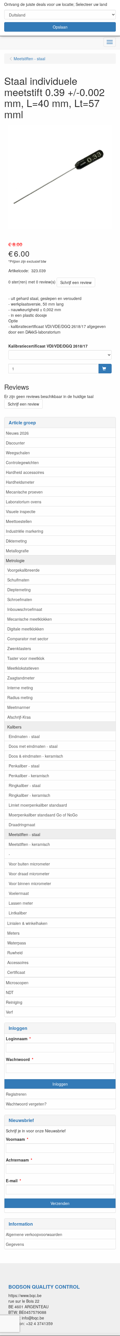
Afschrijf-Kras (19, 717)
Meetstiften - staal (24, 834)
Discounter (15, 443)
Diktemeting (16, 541)
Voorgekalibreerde (23, 570)
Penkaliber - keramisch (29, 775)
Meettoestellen (19, 521)
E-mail (12, 1180)
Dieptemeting (19, 589)
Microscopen (17, 982)
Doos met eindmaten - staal (33, 746)
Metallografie (17, 550)
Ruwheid (15, 952)
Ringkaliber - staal (24, 785)
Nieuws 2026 (17, 433)
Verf (9, 1012)
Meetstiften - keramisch (29, 844)
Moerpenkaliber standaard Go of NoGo (43, 815)
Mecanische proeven (24, 492)
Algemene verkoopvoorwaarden (34, 1234)
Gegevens (15, 1244)
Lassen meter (21, 903)
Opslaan (60, 27)
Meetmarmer (18, 707)
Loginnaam (16, 1038)
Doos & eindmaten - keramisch (36, 756)
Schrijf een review (76, 282)
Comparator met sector (27, 638)
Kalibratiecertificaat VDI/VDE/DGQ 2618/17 (48, 346)
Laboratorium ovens (23, 501)
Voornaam (15, 1139)
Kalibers (14, 727)
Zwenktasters (19, 648)
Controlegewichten (22, 462)
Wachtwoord (18, 1059)
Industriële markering (24, 531)
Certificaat (16, 972)
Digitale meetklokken (25, 629)
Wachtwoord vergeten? (26, 1104)
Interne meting (20, 687)
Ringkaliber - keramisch (29, 795)
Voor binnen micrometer (30, 883)
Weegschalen (18, 452)
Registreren (16, 1094)
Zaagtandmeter (21, 678)
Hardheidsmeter (20, 482)
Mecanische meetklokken (29, 619)
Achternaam (17, 1160)
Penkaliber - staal (24, 766)
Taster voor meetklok (25, 658)
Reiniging (14, 1002)
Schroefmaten (19, 599)
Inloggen (60, 1084)
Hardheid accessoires (25, 472)
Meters (13, 933)
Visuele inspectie (20, 511)
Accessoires (17, 962)
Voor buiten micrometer (29, 864)
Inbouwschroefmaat (24, 609)
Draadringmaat (22, 824)
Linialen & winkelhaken (27, 923)
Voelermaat (19, 893)
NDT (10, 992)
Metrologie (15, 560)
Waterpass (16, 943)
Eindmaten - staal (24, 736)
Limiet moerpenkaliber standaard (38, 805)
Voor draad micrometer (29, 873)
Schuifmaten (18, 580)
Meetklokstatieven (23, 668)
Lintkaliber (18, 913)
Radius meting (20, 697)
